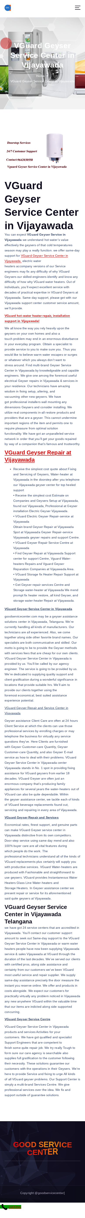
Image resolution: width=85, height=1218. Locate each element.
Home (40, 76)
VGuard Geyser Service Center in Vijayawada (42, 81)
